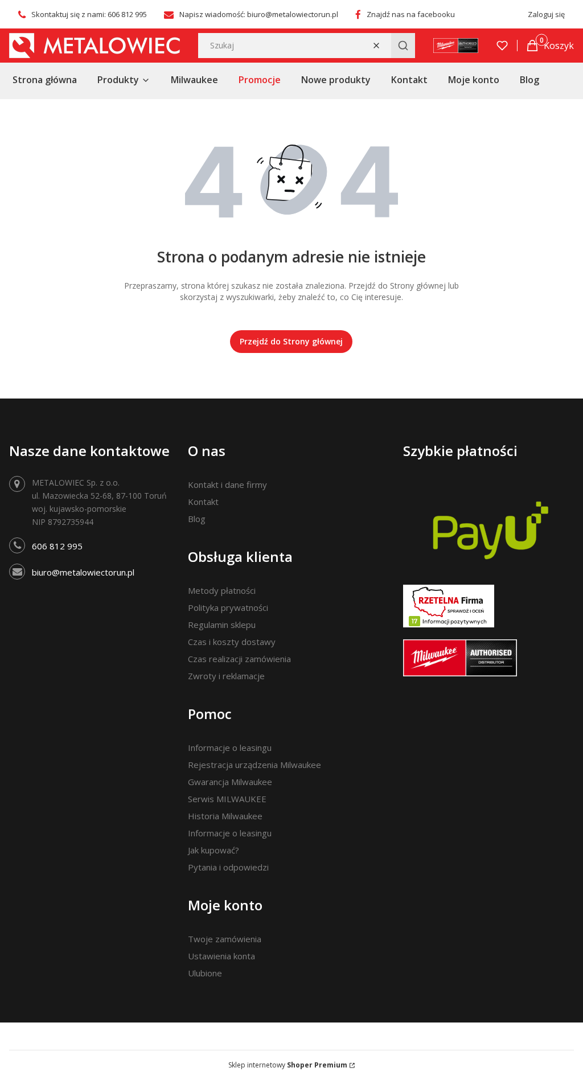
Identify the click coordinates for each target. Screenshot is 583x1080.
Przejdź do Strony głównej (291, 341)
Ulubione (205, 973)
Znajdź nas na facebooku (411, 14)
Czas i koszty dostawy (232, 641)
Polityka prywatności (228, 607)
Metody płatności (222, 590)
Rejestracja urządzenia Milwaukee (254, 764)
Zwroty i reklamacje (226, 675)
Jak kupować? (213, 850)
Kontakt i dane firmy (227, 484)
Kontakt (203, 501)
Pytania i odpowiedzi (228, 867)
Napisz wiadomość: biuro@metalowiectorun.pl (258, 14)
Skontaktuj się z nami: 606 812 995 (89, 14)
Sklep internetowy (287, 1065)
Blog (197, 518)
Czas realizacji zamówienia (239, 658)
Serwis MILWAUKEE (227, 798)
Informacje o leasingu (230, 747)
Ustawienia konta (221, 956)
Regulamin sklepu (222, 624)
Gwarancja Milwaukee (230, 781)
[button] (403, 45)
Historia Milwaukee (225, 816)
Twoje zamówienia (224, 939)
